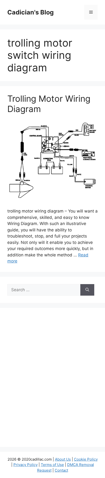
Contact (61, 470)
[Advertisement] (52, 380)
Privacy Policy (25, 464)
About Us (63, 459)
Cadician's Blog (30, 12)
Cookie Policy (86, 459)
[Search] (87, 290)
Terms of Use (52, 464)
